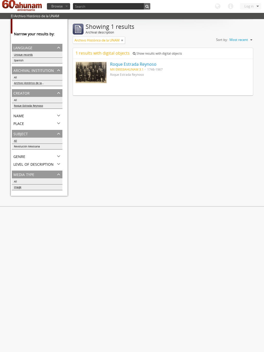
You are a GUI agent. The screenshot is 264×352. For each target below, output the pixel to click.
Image (17, 187)
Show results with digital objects (159, 53)
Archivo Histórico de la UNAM (32, 83)
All (15, 77)
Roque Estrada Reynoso (28, 105)
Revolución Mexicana (27, 146)
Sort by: (222, 39)
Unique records (23, 54)
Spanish (18, 60)
